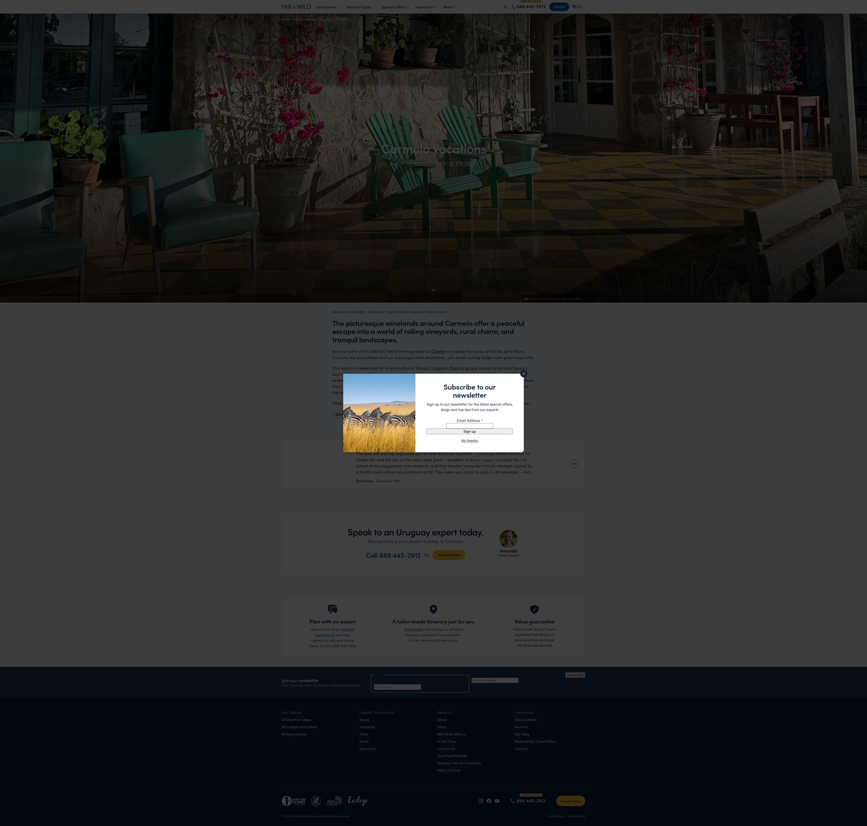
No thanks (469, 441)
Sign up (470, 431)
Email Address (470, 420)
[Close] (523, 373)
